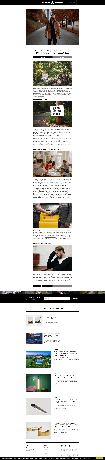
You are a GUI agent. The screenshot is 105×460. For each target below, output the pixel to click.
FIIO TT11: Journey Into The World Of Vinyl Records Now (52, 317)
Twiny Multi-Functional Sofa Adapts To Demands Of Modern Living (65, 425)
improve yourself (62, 185)
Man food (56, 7)
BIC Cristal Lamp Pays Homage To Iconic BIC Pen (65, 376)
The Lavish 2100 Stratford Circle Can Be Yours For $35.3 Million (66, 353)
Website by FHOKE (28, 450)
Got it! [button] (99, 458)
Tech (37, 7)
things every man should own (41, 143)
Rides (32, 7)
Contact (46, 447)
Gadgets (43, 7)
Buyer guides (75, 7)
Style (50, 7)
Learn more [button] (87, 458)
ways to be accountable (50, 236)
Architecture (66, 7)
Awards (46, 453)
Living (55, 373)
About (45, 445)
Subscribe (75, 298)
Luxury (56, 349)
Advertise (46, 449)
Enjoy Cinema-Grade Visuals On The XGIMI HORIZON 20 (52, 335)
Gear (27, 7)
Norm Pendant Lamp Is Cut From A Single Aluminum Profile (66, 401)
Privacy (46, 451)
